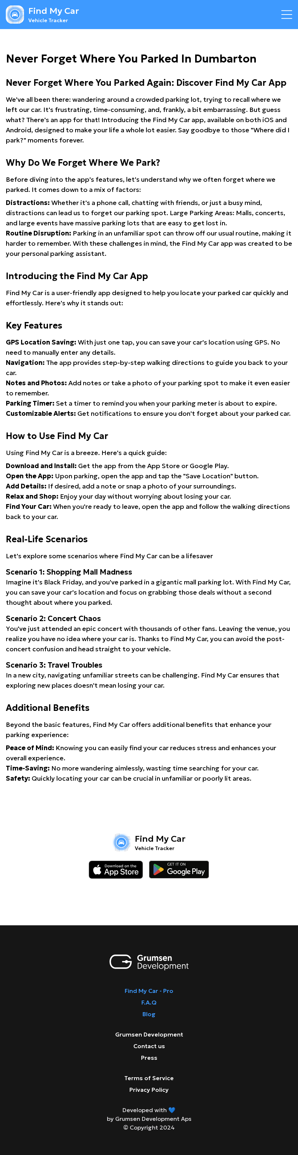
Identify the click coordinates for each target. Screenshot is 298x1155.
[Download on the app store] (116, 870)
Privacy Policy (149, 1089)
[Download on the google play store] (179, 870)
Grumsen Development (149, 1034)
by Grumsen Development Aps (149, 1118)
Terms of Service (149, 1078)
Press (149, 1057)
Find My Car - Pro (149, 990)
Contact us (149, 1046)
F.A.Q (149, 1002)
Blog (149, 1014)
